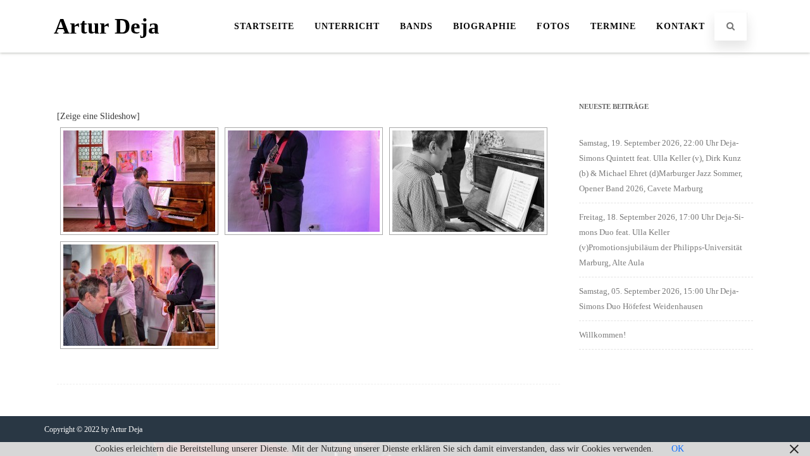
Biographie (484, 26)
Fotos (553, 26)
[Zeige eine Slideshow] (98, 116)
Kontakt (680, 26)
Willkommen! (602, 334)
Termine (613, 26)
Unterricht (347, 26)
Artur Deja (106, 26)
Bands (416, 26)
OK (677, 448)
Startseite (264, 26)
